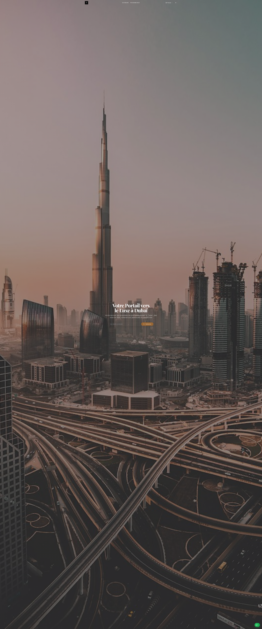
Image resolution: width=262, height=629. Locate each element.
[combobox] (169, 3)
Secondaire (125, 2)
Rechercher (148, 324)
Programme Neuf (135, 2)
